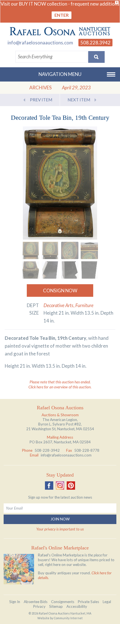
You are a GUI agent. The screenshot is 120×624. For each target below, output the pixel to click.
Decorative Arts (58, 305)
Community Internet (68, 618)
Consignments (62, 601)
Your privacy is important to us (60, 529)
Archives (40, 87)
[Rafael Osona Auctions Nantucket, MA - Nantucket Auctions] (60, 31)
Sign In (14, 601)
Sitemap (56, 606)
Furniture (84, 305)
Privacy (39, 606)
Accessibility (76, 606)
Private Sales (88, 601)
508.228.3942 (95, 43)
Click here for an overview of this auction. (60, 387)
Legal (107, 601)
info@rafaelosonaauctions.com (40, 43)
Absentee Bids (35, 601)
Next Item (79, 99)
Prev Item (41, 99)
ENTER (61, 15)
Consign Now (60, 290)
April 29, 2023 (76, 87)
